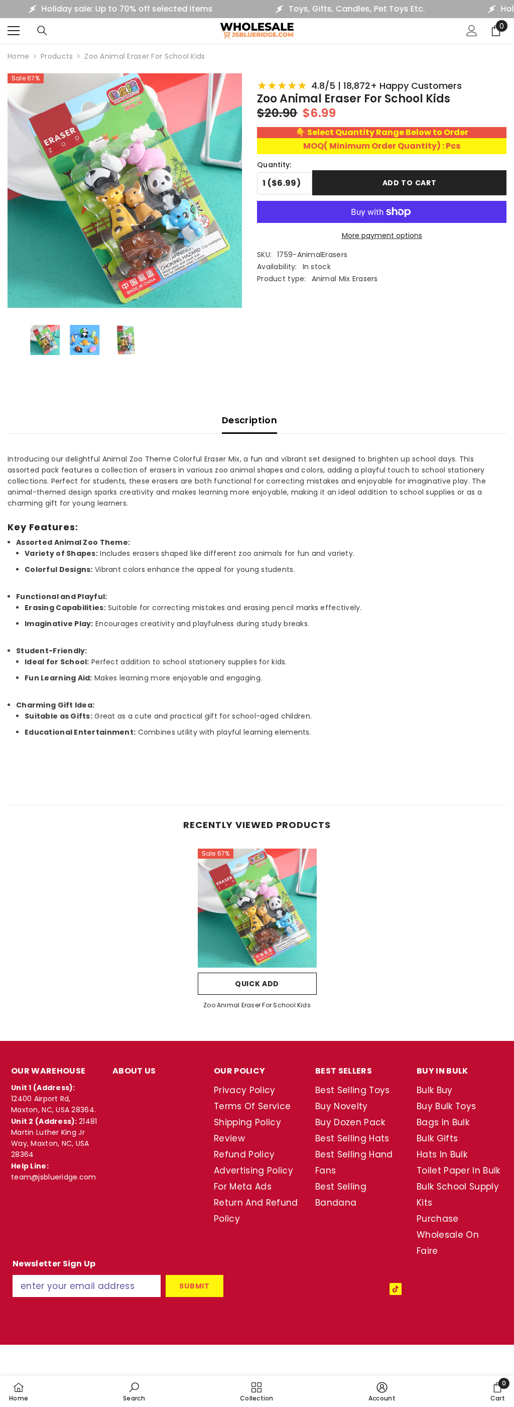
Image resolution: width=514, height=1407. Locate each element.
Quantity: (274, 165)
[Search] (42, 31)
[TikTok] (395, 1289)
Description (249, 420)
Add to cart (409, 182)
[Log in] (471, 30)
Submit (194, 1286)
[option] (257, 932)
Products (57, 56)
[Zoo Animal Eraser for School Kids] (257, 908)
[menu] (14, 31)
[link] (134, 1391)
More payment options (382, 235)
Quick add (257, 984)
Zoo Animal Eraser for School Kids (257, 1005)
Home (18, 56)
